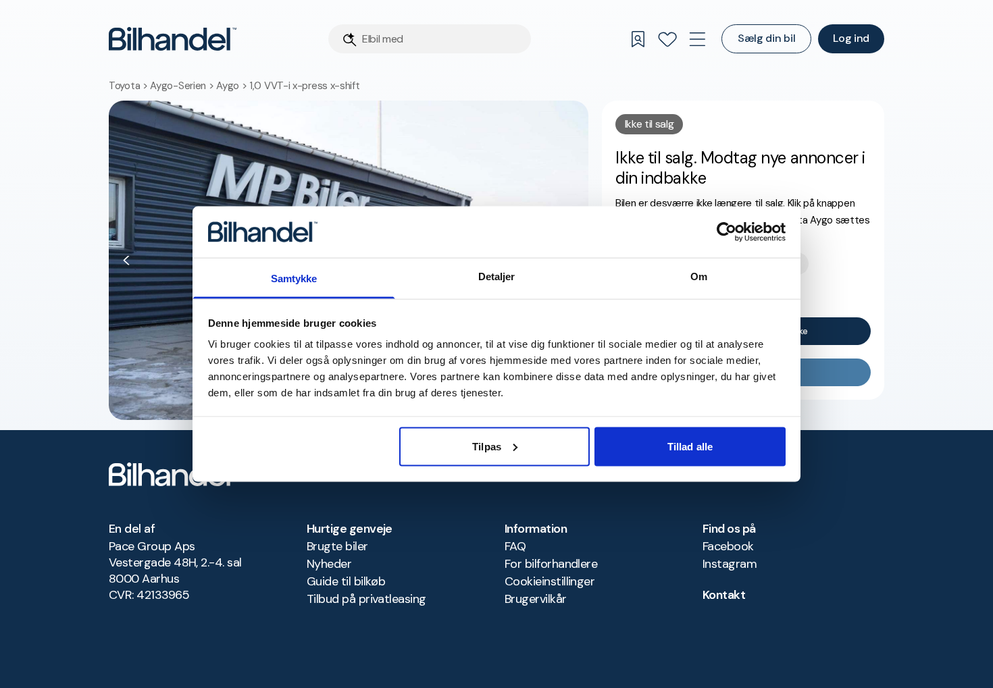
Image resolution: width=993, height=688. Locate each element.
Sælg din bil (766, 38)
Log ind (851, 38)
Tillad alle (690, 446)
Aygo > (232, 85)
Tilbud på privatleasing (366, 598)
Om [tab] (698, 276)
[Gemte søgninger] (638, 39)
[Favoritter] (667, 39)
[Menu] (697, 39)
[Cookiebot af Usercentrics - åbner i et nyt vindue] (726, 231)
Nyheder (329, 563)
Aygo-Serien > (183, 85)
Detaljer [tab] (496, 276)
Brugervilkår (536, 598)
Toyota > (129, 85)
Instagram (730, 563)
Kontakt (724, 594)
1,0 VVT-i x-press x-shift (304, 85)
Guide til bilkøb (346, 581)
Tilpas (486, 446)
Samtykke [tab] (294, 278)
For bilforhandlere (551, 563)
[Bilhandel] (172, 39)
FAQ (515, 546)
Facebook (728, 546)
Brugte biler (337, 546)
